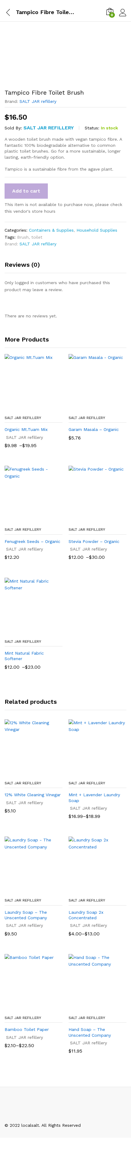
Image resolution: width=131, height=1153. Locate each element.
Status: (92, 127)
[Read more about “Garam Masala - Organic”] (90, 408)
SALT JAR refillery (37, 101)
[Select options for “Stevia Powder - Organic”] (90, 520)
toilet (36, 237)
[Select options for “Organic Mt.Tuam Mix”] (26, 408)
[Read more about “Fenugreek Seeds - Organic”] (26, 520)
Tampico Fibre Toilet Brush (52, 12)
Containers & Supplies (51, 230)
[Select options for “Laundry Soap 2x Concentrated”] (90, 891)
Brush (23, 237)
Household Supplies (96, 230)
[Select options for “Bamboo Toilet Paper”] (26, 1008)
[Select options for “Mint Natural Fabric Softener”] (26, 632)
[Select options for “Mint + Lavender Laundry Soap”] (90, 773)
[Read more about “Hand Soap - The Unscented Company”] (90, 1008)
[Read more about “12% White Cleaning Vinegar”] (26, 773)
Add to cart (26, 191)
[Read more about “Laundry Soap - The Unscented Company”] (26, 891)
